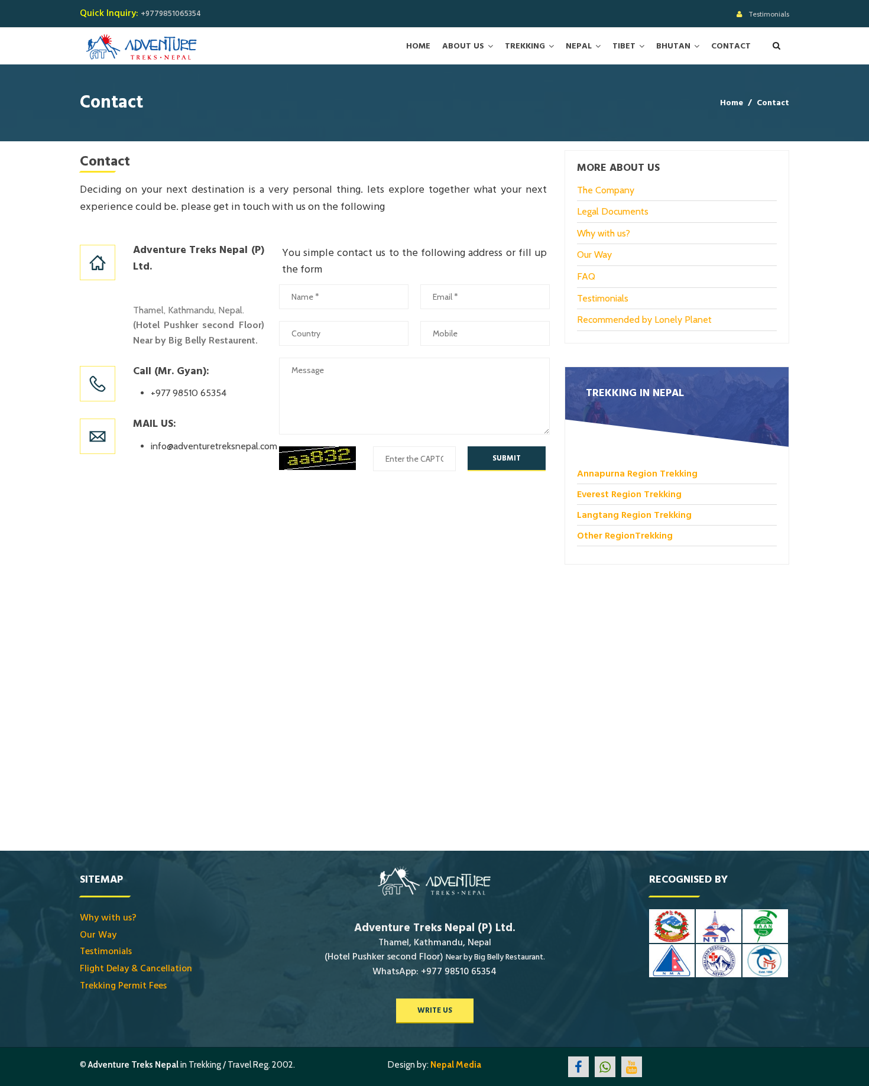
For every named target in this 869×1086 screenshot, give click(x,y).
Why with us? (603, 233)
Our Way (594, 254)
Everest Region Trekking (629, 494)
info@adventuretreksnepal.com (214, 446)
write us (434, 1010)
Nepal (579, 46)
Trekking (525, 46)
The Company (605, 190)
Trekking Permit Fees (123, 985)
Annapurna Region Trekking (637, 473)
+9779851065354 (171, 13)
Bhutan (673, 46)
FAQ (586, 276)
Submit (506, 458)
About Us (463, 46)
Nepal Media (455, 1064)
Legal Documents (612, 211)
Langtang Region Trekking (634, 514)
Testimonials (768, 13)
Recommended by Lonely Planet (644, 319)
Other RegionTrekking (625, 535)
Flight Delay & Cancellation (136, 968)
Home (418, 46)
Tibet (623, 46)
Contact (731, 46)
